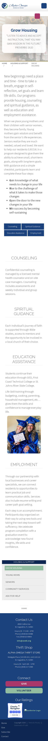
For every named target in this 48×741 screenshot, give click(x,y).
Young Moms (13, 575)
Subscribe (5, 732)
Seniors (10, 582)
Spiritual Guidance (32, 226)
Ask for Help (13, 596)
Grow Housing (14, 568)
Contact (5, 736)
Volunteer (24, 690)
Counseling (12, 226)
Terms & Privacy (34, 722)
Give (24, 683)
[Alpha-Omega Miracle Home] (14, 5)
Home (4, 63)
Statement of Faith (21, 725)
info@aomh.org (24, 641)
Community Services (17, 589)
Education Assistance (15, 233)
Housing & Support (19, 63)
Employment (36, 233)
